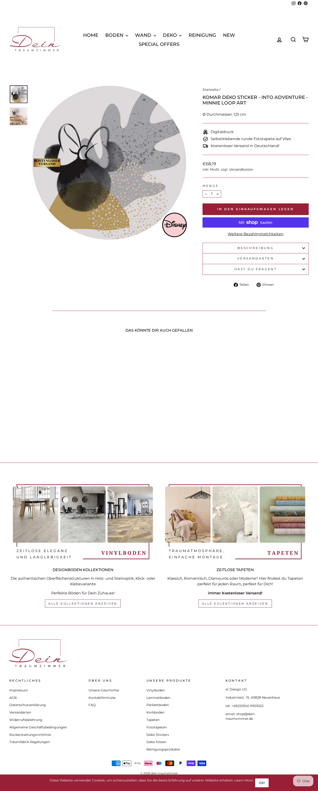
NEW (229, 35)
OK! (262, 783)
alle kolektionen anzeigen (235, 603)
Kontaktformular (102, 698)
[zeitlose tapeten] (235, 521)
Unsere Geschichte (103, 690)
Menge (211, 186)
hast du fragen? (255, 269)
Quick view (45, 410)
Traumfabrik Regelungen (29, 742)
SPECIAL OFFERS (159, 44)
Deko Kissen (156, 742)
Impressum (18, 690)
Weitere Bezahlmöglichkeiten (256, 234)
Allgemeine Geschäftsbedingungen (38, 727)
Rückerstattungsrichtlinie (30, 735)
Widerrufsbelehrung (25, 720)
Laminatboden (158, 698)
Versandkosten (241, 169)
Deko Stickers (157, 735)
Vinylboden (155, 690)
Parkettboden (157, 705)
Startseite (210, 89)
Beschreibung (255, 248)
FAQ (92, 705)
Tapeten (152, 720)
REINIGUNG (202, 35)
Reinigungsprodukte (163, 749)
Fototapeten (156, 727)
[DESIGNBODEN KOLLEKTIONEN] (82, 521)
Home (90, 35)
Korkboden (155, 712)
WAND (143, 35)
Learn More (243, 780)
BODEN (115, 35)
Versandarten (255, 258)
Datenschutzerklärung (27, 705)
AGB (13, 698)
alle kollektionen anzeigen (82, 603)
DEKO (170, 35)
